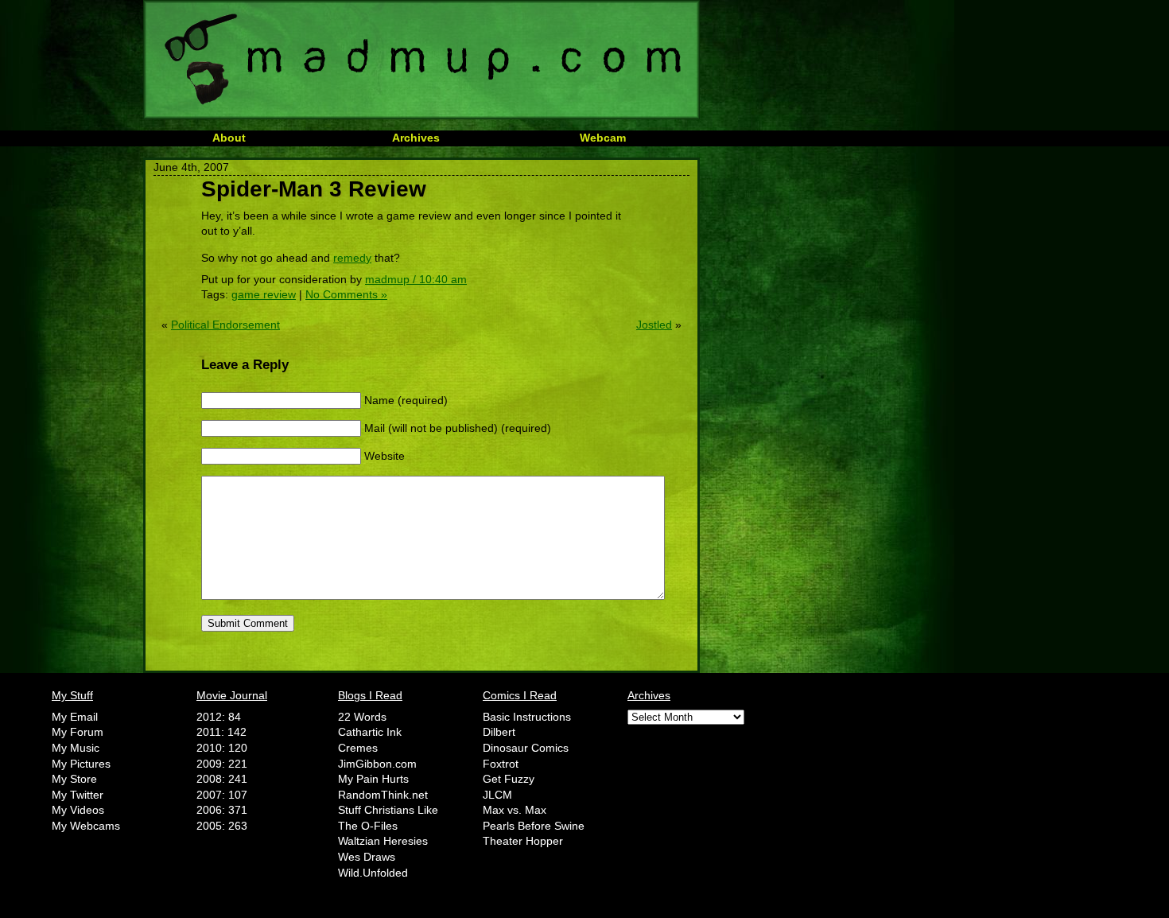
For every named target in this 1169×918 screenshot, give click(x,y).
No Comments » (346, 294)
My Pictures (81, 763)
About (229, 137)
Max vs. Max (514, 809)
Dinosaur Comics (526, 747)
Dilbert (499, 731)
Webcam (603, 137)
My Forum (77, 731)
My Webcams (86, 825)
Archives (416, 137)
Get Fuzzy (508, 778)
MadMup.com (421, 59)
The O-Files (368, 825)
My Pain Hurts (373, 778)
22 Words (362, 716)
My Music (75, 747)
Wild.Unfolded (373, 872)
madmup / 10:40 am (416, 279)
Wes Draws (366, 856)
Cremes (358, 747)
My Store (74, 778)
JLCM (497, 794)
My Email (75, 716)
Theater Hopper (523, 840)
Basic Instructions (527, 716)
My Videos (78, 809)
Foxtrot (500, 763)
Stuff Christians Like (388, 809)
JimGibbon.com (377, 763)
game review (263, 294)
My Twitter (77, 794)
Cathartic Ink (370, 731)
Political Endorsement (225, 324)
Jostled (654, 324)
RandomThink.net (383, 794)
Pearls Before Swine (533, 825)
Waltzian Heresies (383, 840)
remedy (352, 257)
